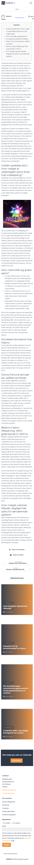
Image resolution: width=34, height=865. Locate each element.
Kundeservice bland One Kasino (17, 39)
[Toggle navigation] (31, 3)
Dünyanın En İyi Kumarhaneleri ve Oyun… (15, 647)
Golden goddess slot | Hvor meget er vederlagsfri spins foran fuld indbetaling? (18, 31)
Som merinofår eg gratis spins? (16, 36)
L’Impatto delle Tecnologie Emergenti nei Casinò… (15, 731)
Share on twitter (18, 555)
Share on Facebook (18, 549)
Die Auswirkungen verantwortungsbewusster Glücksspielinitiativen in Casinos (15, 689)
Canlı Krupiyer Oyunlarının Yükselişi (15, 607)
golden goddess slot (20, 233)
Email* (4, 826)
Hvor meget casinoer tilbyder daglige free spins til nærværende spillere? (17, 54)
